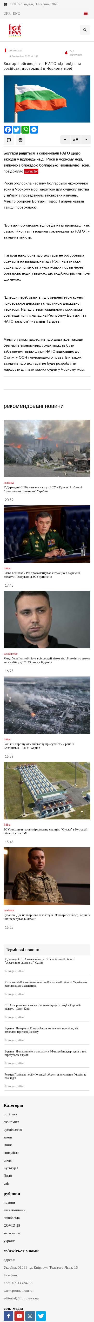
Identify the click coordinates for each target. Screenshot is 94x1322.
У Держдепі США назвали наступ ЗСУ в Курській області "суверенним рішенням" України (43, 489)
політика (10, 1114)
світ (7, 1183)
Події (8, 1176)
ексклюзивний (15, 1210)
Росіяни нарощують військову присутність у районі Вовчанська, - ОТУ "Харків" (39, 746)
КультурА (11, 1168)
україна (9, 1241)
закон (8, 1137)
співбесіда (12, 1218)
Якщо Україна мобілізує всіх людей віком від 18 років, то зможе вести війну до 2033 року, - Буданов (47, 660)
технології (12, 1233)
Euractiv (31, 171)
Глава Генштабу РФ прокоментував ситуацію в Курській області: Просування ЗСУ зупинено (42, 574)
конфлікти (11, 1153)
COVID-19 (12, 1225)
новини (9, 1202)
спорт (8, 1160)
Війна (8, 1145)
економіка (11, 1122)
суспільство (13, 1129)
